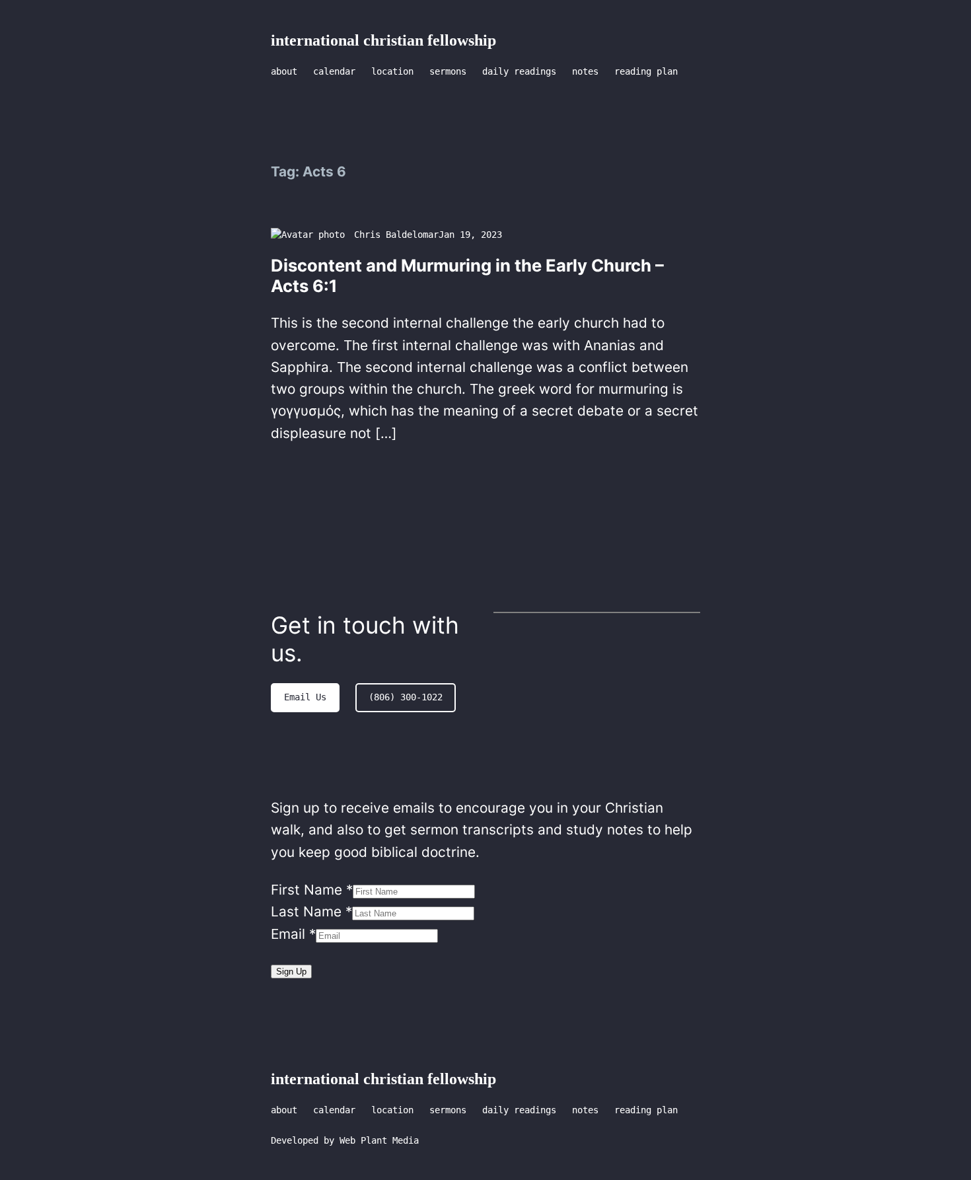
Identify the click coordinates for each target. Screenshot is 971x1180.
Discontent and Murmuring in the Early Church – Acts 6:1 (467, 276)
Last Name (311, 911)
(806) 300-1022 (406, 697)
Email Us (305, 697)
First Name (312, 889)
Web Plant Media (379, 1140)
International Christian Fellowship (383, 40)
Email (293, 934)
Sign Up (291, 972)
